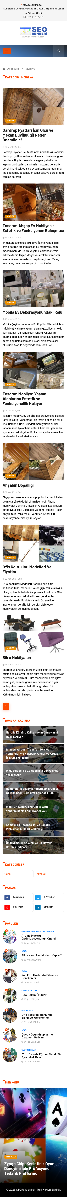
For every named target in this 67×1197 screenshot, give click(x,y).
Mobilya (10, 121)
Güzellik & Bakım (29, 991)
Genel (7, 874)
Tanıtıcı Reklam (28, 1050)
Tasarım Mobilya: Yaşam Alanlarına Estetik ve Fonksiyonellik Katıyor (24, 398)
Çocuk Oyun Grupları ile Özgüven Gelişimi (37, 1035)
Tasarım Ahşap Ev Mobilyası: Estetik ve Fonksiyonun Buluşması (33, 228)
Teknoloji (40, 874)
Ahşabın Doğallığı (18, 485)
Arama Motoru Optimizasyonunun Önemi (38, 937)
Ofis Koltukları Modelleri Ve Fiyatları (27, 569)
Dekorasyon (27, 1010)
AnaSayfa (13, 68)
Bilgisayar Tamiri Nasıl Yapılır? (41, 955)
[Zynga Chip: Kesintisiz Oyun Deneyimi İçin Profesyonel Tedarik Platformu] (33, 1135)
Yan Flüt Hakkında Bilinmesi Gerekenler (39, 976)
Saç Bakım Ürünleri (34, 995)
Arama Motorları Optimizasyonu (37, 931)
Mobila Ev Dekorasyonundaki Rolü (32, 312)
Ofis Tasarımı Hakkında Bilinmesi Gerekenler (37, 1016)
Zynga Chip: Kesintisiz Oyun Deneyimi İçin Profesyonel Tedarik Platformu (29, 1168)
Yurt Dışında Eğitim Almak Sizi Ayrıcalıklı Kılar (41, 1055)
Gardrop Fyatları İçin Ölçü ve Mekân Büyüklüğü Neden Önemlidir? (28, 135)
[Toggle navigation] (7, 51)
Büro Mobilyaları (17, 657)
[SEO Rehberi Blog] (33, 32)
